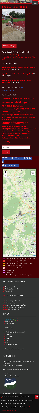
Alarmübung (29, 98)
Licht (16, 129)
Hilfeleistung (6, 117)
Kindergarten (16, 126)
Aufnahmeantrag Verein (10, 55)
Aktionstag (19, 98)
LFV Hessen (9, 336)
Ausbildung (18, 102)
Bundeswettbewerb (26, 109)
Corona (5, 112)
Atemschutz (6, 102)
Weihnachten (18, 135)
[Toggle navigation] (35, 3)
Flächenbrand (22, 112)
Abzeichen (5, 98)
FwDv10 (22, 115)
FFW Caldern (9, 323)
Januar (3, 119)
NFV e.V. (8, 334)
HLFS (7, 342)
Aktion (12, 98)
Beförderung (18, 106)
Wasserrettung (7, 135)
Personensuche (32, 129)
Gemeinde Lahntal (8, 90)
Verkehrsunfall (24, 133)
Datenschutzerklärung (11, 376)
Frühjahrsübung (7, 115)
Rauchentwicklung (7, 131)
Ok (37, 397)
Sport (29, 131)
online (20, 128)
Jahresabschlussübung (28, 117)
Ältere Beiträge (9, 46)
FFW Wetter (9, 328)
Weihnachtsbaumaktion (10, 138)
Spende (24, 131)
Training (15, 133)
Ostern (26, 129)
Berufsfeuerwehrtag (9, 109)
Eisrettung (11, 112)
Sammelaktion (16, 131)
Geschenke (29, 115)
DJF (6, 340)
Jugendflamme (6, 126)
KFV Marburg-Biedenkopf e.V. (15, 332)
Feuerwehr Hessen (11, 344)
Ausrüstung (8, 105)
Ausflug (29, 102)
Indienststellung (17, 117)
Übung (6, 141)
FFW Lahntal (9, 321)
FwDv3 (15, 114)
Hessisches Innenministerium (14, 349)
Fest (16, 112)
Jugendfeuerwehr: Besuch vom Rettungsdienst (17, 74)
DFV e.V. (8, 338)
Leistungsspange (8, 129)
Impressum (8, 374)
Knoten (23, 126)
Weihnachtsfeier (24, 138)
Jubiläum (9, 119)
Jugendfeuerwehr (15, 123)
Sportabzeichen (7, 133)
